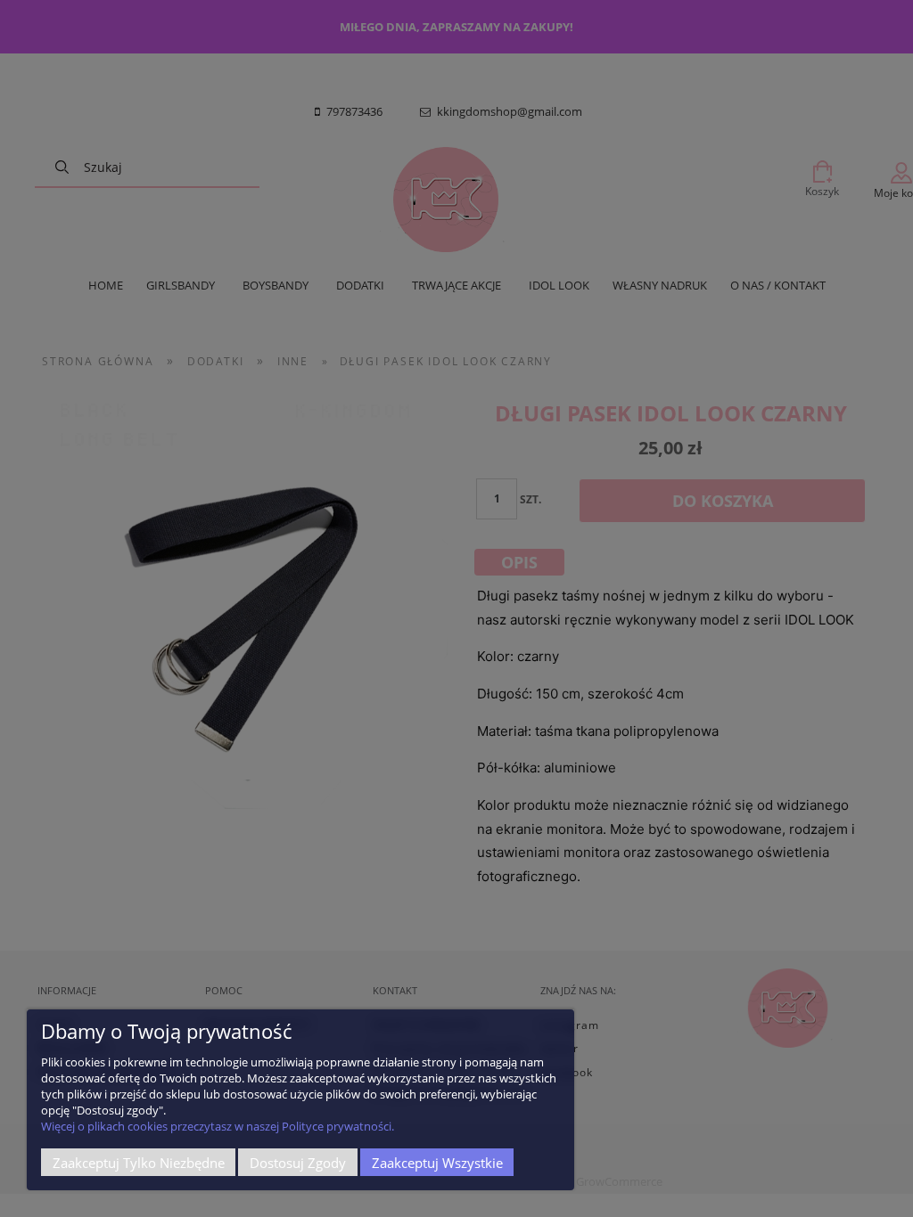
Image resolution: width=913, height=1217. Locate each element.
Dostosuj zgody (298, 1163)
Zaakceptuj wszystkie (437, 1163)
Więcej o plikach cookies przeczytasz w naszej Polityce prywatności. (217, 1126)
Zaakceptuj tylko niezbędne (139, 1163)
